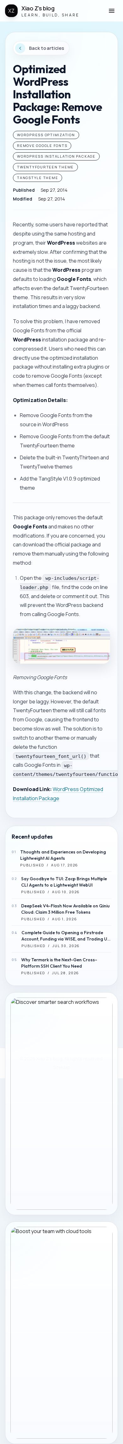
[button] (111, 10)
